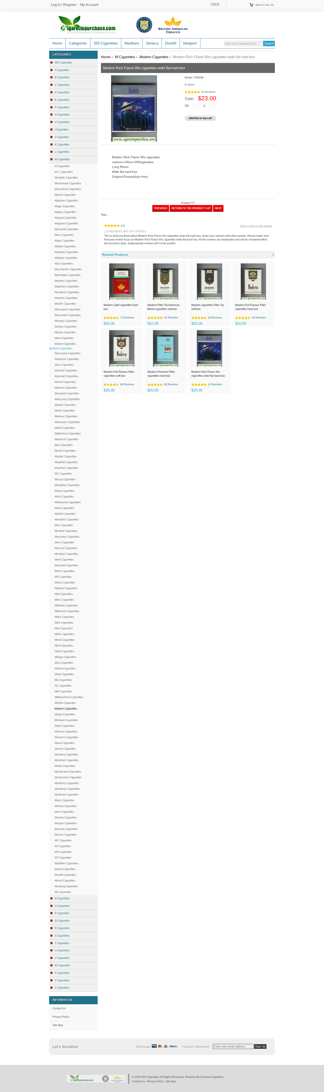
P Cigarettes (62, 913)
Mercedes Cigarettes (67, 536)
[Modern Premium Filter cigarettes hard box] (160, 210)
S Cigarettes (62, 935)
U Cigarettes (62, 950)
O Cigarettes (62, 906)
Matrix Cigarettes (65, 427)
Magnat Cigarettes (66, 217)
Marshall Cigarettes (66, 376)
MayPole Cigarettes (66, 468)
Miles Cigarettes (64, 599)
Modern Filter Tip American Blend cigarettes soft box (163, 307)
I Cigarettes (61, 129)
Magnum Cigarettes (66, 223)
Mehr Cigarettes (64, 496)
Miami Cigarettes (65, 582)
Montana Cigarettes (66, 754)
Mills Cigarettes (64, 622)
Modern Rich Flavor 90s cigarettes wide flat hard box (208, 373)
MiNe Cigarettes (64, 634)
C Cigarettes (62, 84)
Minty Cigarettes (64, 651)
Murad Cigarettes (65, 869)
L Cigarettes (62, 151)
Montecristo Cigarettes (68, 777)
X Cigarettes (62, 973)
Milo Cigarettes (64, 628)
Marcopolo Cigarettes (67, 309)
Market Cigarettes (65, 343)
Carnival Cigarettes (211, 1077)
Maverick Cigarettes (66, 439)
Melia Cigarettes (64, 508)
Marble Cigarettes (65, 303)
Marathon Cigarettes (67, 292)
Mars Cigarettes (64, 364)
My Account (89, 5)
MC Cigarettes (63, 473)
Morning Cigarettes (66, 829)
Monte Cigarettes (65, 766)
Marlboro (132, 43)
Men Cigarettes (64, 525)
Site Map (57, 1025)
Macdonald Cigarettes (68, 183)
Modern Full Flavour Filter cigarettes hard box (250, 307)
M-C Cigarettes (64, 171)
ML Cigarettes (63, 685)
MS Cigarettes (63, 851)
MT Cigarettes (63, 857)
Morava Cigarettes (66, 806)
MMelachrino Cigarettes (69, 697)
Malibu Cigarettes (65, 246)
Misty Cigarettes (64, 674)
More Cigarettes (64, 811)
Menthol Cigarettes (66, 531)
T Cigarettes (62, 943)
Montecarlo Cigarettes (68, 771)
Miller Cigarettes (64, 617)
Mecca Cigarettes (65, 479)
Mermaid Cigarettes (66, 565)
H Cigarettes (62, 122)
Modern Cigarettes (154, 57)
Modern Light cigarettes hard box (121, 307)
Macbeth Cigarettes (66, 177)
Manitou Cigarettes (66, 280)
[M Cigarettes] (191, 210)
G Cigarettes (62, 114)
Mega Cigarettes (64, 490)
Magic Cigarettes (65, 206)
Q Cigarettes (62, 920)
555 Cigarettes (106, 43)
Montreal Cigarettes (66, 794)
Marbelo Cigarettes (66, 298)
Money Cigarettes (65, 748)
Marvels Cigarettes (66, 387)
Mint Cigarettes (64, 645)
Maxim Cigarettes (65, 450)
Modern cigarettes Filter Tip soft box (207, 307)
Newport (190, 43)
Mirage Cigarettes (65, 657)
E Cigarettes (62, 99)
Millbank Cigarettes (66, 605)
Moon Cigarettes (64, 800)
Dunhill (170, 43)
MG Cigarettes (63, 576)
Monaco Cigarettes (66, 731)
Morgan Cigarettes (66, 823)
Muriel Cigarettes (65, 880)
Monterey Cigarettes (67, 783)
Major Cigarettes (64, 240)
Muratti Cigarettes (65, 874)
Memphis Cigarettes (67, 519)
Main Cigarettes (64, 235)
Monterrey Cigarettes (67, 788)
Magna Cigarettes (65, 212)
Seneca (152, 43)
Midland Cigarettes (66, 588)
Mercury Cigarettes (66, 548)
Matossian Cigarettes (67, 422)
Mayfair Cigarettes (65, 456)
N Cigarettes (62, 898)
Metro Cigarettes (64, 571)
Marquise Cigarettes (67, 359)
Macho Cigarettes (65, 194)
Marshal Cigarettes (66, 370)
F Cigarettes (62, 107)
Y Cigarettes (62, 980)
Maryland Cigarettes (67, 393)
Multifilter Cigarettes (66, 863)
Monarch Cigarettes (66, 737)
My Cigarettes (63, 892)
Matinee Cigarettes (66, 416)
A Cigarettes (62, 70)
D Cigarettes (62, 92)
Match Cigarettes (65, 410)
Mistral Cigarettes (65, 668)
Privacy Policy (60, 1016)
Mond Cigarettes (64, 743)
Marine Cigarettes (65, 332)
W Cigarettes (62, 965)
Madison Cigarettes (66, 200)
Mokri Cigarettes (64, 725)
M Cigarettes (62, 166)
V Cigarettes (62, 958)
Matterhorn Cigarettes (68, 433)
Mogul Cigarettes (65, 714)
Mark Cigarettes (64, 338)
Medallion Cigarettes (67, 485)
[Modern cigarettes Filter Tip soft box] (218, 210)
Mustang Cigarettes (66, 886)
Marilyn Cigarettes (65, 326)
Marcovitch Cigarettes (68, 315)
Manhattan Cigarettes (67, 275)
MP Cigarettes (63, 840)
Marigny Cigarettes (66, 320)
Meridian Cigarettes (66, 553)
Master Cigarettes (65, 404)
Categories (78, 43)
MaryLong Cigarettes (67, 399)
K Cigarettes (62, 144)
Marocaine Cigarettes (67, 353)
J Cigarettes (62, 137)
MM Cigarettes (63, 691)
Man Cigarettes (64, 263)
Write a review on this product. (256, 226)
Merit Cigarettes (64, 559)
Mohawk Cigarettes (66, 720)
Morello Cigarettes (66, 817)
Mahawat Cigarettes (67, 229)
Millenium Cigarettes (67, 611)
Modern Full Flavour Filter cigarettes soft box (119, 373)
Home (57, 43)
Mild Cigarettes (64, 594)
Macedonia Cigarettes (68, 189)
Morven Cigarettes (66, 834)
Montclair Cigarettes (67, 760)
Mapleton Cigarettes (67, 286)
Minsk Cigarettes (65, 639)
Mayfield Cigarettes (66, 462)
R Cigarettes (62, 928)
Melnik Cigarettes (65, 513)
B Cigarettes (62, 77)
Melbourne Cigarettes (68, 502)
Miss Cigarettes (64, 662)
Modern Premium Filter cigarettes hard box (161, 373)
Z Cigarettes (62, 987)
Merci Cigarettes (64, 542)
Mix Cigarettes (63, 680)
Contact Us (59, 1008)
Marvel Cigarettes (65, 382)
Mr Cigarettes (63, 846)
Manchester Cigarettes (68, 269)
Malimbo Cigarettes (66, 252)
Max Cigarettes (64, 445)
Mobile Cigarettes (65, 702)
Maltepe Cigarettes (66, 257)
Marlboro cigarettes (60, 348)
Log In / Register (63, 5)
